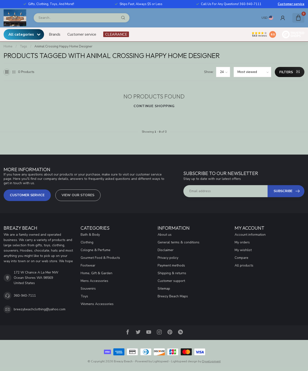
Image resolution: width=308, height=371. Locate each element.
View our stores (78, 195)
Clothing (87, 242)
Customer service (291, 4)
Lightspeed (160, 361)
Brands (54, 34)
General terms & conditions (178, 242)
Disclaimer (165, 250)
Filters (286, 72)
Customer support (171, 281)
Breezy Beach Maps (173, 296)
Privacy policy (168, 257)
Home (8, 46)
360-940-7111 (25, 295)
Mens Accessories (94, 281)
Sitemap (164, 288)
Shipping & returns (172, 273)
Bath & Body (90, 234)
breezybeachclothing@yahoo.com (39, 309)
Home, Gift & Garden (96, 273)
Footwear (88, 265)
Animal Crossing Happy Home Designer (63, 46)
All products (244, 265)
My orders (242, 242)
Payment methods (171, 265)
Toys (84, 296)
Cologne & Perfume (95, 250)
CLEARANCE (116, 34)
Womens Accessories (97, 304)
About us (165, 234)
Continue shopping (154, 106)
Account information (250, 234)
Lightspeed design (184, 361)
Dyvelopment (211, 361)
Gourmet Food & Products (100, 257)
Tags (23, 46)
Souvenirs (88, 288)
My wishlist (243, 250)
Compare (241, 257)
